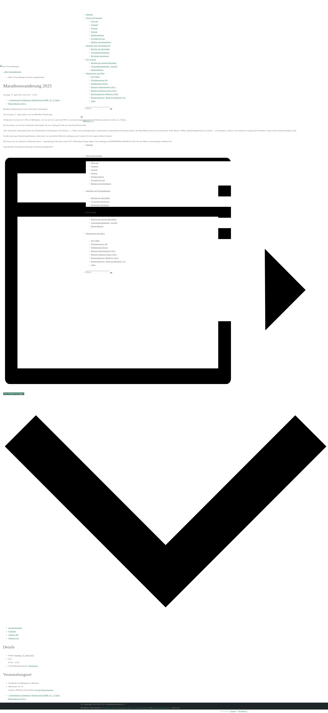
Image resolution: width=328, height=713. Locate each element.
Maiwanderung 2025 (17, 104)
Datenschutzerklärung (161, 708)
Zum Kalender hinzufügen (13, 394)
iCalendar (12, 631)
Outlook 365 (13, 635)
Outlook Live (13, 638)
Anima (233, 711)
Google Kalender (15, 628)
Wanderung (33, 666)
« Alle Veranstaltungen (12, 72)
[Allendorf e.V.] (87, 121)
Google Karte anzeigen (44, 690)
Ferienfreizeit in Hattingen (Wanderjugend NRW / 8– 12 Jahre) (34, 100)
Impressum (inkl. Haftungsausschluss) (117, 708)
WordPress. (242, 711)
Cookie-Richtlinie (141, 708)
